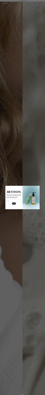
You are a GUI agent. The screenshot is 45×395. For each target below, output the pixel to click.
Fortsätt (14, 203)
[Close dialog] (38, 187)
